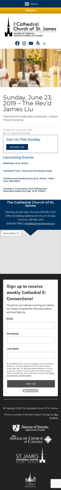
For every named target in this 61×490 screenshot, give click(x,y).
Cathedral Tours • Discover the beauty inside (27, 171)
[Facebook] (17, 43)
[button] (27, 3)
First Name (13, 333)
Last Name (13, 348)
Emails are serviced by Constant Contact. (30, 374)
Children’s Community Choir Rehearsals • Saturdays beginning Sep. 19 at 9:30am (25, 189)
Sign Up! (31, 383)
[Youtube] (31, 43)
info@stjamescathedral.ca (39, 223)
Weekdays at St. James (15, 163)
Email (10, 319)
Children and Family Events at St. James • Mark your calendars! (28, 179)
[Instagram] (24, 43)
